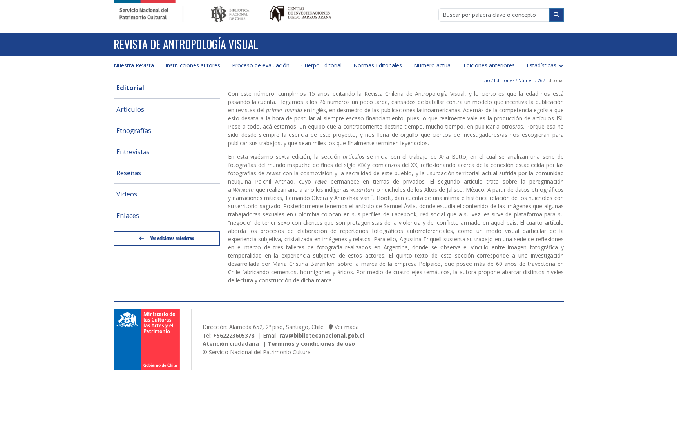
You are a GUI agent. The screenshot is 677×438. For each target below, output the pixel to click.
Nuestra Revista (134, 65)
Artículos (130, 109)
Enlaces (127, 215)
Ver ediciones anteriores (171, 238)
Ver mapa (347, 327)
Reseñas (128, 172)
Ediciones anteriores (489, 65)
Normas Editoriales (377, 65)
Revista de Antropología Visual (186, 44)
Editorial (130, 87)
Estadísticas (541, 65)
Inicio (484, 80)
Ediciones (504, 80)
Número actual (433, 65)
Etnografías (133, 130)
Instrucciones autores (192, 65)
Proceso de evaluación (261, 65)
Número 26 (530, 80)
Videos (126, 193)
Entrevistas (133, 151)
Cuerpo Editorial (321, 65)
